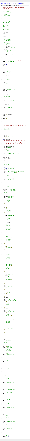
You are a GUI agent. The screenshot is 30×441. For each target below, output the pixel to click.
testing (17, 3)
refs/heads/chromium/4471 (11, 3)
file (15, 5)
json (28, 439)
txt (26, 439)
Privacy (6, 439)
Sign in (28, 1)
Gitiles (4, 439)
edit (17, 5)
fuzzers (20, 3)
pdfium (2, 3)
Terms (8, 439)
